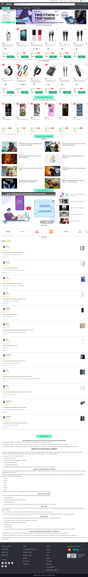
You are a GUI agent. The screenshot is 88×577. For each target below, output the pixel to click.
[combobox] (8, 15)
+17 (26, 84)
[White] (35, 48)
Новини (48, 552)
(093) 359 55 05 (5, 555)
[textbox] (8, 15)
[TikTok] (12, 563)
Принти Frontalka (26, 8)
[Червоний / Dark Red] (22, 84)
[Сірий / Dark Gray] (23, 84)
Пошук (8, 22)
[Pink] (39, 48)
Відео (48, 555)
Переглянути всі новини (44, 190)
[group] (51, 17)
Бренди (48, 558)
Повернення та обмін (74, 1)
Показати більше (44, 436)
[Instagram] (9, 563)
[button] (86, 44)
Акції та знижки (36, 8)
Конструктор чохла (18, 8)
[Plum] (33, 48)
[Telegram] (3, 566)
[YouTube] (6, 563)
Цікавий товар (26, 564)
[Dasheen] (38, 48)
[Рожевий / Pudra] (19, 84)
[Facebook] (3, 563)
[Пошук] (74, 4)
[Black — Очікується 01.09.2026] (5, 84)
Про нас (48, 549)
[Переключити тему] (85, 1)
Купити (10, 56)
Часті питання (26, 561)
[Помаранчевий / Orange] (21, 84)
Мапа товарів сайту (51, 567)
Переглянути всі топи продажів (44, 97)
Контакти (25, 558)
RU (82, 1)
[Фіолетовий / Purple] (25, 84)
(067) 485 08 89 (5, 549)
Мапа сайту (49, 564)
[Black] (36, 48)
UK (81, 1)
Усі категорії (49, 561)
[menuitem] (81, 1)
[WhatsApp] (6, 566)
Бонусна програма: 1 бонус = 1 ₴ (30, 549)
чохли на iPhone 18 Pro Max (80, 8)
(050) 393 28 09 (5, 552)
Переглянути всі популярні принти (44, 136)
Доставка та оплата (63, 1)
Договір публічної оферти (52, 570)
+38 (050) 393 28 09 (53, 1)
